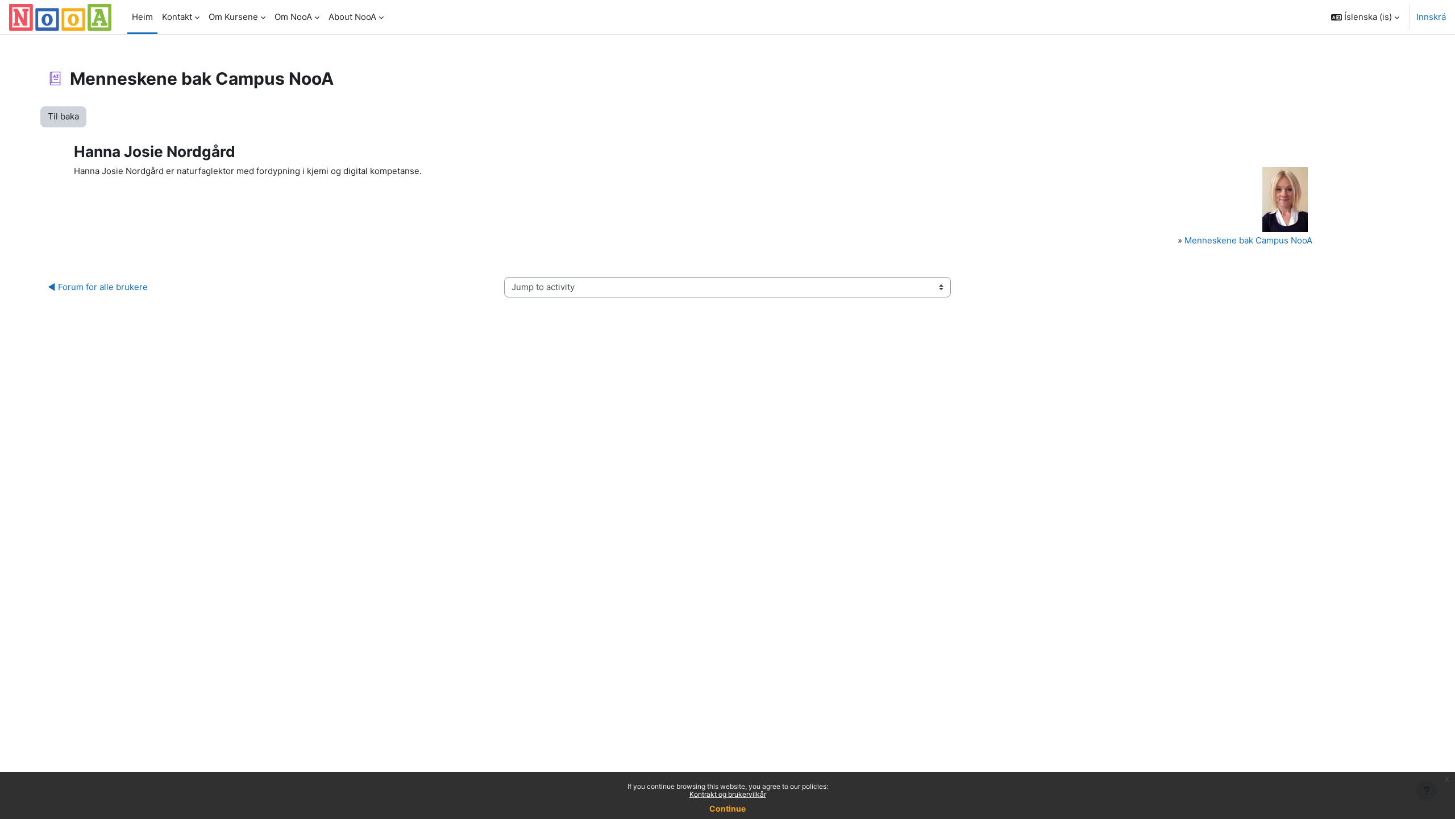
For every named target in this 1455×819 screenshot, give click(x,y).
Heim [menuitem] (142, 16)
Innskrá (1431, 16)
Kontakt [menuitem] (177, 16)
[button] (1365, 17)
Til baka (63, 116)
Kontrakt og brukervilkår (727, 794)
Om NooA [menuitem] (293, 16)
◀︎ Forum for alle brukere (98, 287)
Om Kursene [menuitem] (233, 16)
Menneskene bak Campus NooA (1248, 240)
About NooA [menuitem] (352, 16)
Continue (727, 808)
